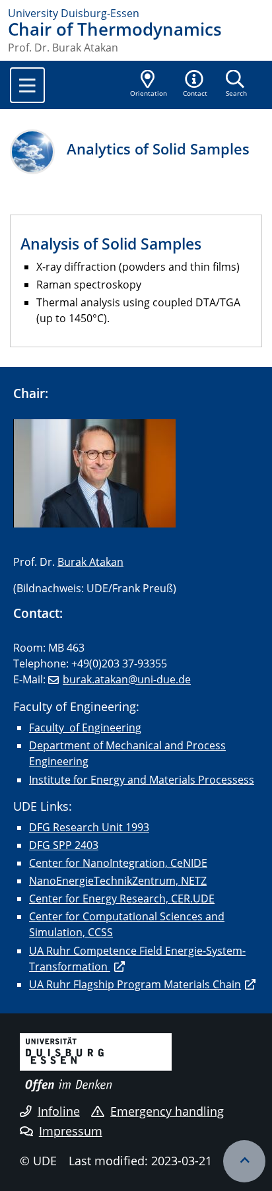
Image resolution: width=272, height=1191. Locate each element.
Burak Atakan (90, 562)
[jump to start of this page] (244, 1161)
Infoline (59, 1111)
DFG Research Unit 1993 (89, 827)
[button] (195, 84)
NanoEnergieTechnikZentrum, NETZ (118, 880)
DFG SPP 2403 (63, 845)
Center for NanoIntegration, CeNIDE (118, 863)
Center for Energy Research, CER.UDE (122, 898)
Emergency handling (167, 1111)
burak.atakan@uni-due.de (127, 679)
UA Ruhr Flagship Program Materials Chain (135, 984)
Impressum (70, 1131)
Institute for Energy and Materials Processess (141, 779)
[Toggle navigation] (27, 85)
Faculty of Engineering (85, 727)
